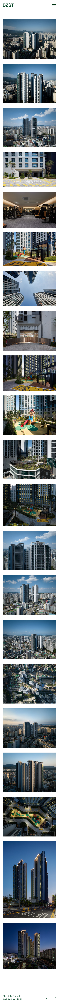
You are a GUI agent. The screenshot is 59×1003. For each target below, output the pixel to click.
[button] (53, 5)
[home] (8, 5)
